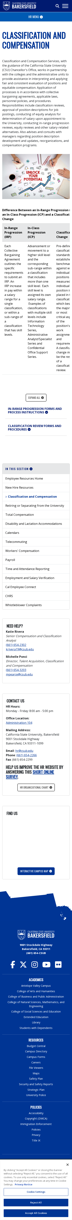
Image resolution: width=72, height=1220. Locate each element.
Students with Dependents (36, 1028)
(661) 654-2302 (16, 645)
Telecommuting (16, 542)
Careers (36, 1062)
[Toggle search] (57, 6)
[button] (36, 410)
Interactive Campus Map (34, 871)
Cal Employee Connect (20, 587)
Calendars (12, 533)
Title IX (36, 1140)
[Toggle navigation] (65, 6)
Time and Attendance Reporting (27, 569)
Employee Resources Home (24, 478)
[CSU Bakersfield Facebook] (12, 966)
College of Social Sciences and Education (36, 1011)
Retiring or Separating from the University (34, 506)
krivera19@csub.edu (20, 649)
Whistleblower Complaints (23, 605)
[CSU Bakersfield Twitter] (23, 966)
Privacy (36, 1135)
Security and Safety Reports (36, 1084)
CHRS (9, 596)
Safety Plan (36, 1078)
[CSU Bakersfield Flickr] (58, 966)
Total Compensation (19, 515)
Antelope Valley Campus (36, 985)
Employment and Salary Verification (29, 578)
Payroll (10, 560)
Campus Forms (36, 1057)
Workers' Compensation (22, 551)
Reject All (36, 1202)
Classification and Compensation (32, 497)
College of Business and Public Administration (36, 996)
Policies (36, 1129)
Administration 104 (19, 723)
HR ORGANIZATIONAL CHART (34, 787)
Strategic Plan (36, 1089)
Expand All (34, 398)
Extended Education (36, 1017)
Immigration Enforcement (36, 1124)
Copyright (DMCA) (36, 1118)
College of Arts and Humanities (36, 991)
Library (36, 1022)
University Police (36, 1095)
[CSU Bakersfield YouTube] (46, 966)
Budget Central (36, 1046)
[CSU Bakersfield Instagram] (34, 966)
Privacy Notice (23, 1184)
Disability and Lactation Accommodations (33, 524)
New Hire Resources (19, 487)
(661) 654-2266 (26, 755)
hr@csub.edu (24, 751)
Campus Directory (36, 1051)
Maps (36, 1073)
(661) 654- (16, 670)
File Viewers (36, 1067)
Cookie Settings (36, 1191)
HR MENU (33, 17)
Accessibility (36, 1113)
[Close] (68, 1165)
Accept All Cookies (36, 1213)
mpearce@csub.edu (19, 674)
